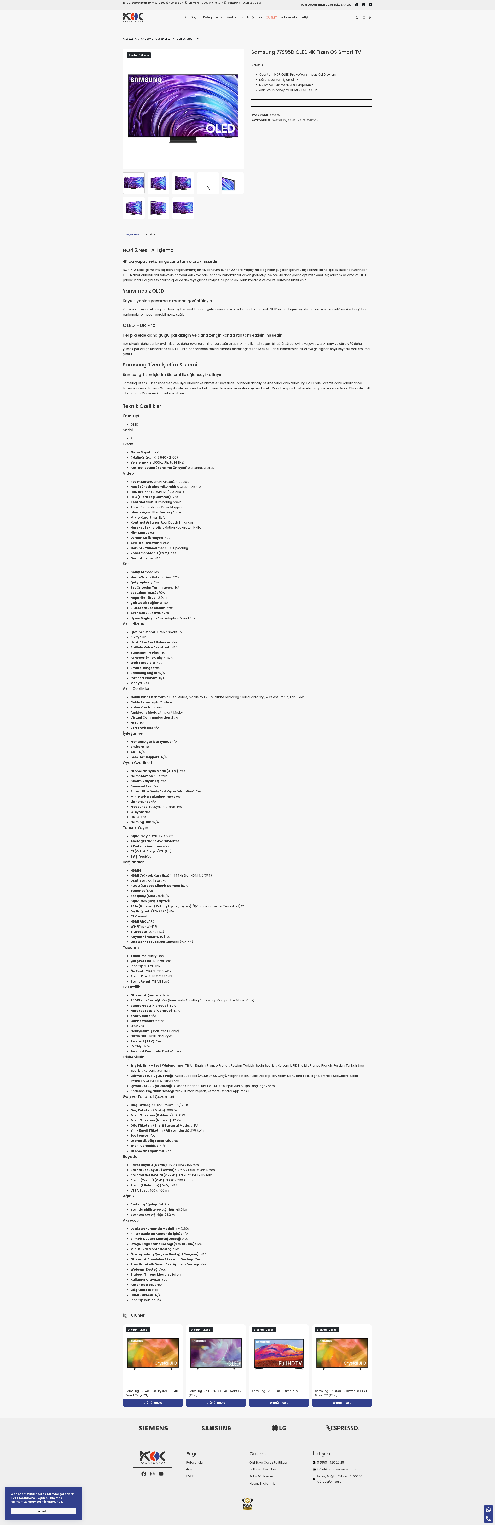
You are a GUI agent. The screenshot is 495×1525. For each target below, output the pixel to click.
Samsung (279, 120)
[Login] (364, 17)
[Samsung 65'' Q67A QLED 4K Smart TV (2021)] (216, 1354)
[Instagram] (363, 4)
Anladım (43, 1511)
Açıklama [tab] (132, 234)
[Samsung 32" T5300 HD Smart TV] (279, 1354)
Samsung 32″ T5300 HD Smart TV (275, 1391)
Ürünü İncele (153, 1403)
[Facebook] (356, 4)
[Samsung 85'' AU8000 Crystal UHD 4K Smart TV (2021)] (342, 1354)
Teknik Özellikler (142, 406)
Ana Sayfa (192, 17)
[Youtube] (161, 1473)
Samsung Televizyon (303, 120)
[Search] (357, 17)
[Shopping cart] (370, 17)
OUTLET (271, 17)
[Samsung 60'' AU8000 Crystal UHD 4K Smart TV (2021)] (153, 1354)
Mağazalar (254, 17)
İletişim (305, 17)
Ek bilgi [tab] (150, 234)
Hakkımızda (288, 17)
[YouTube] (370, 4)
